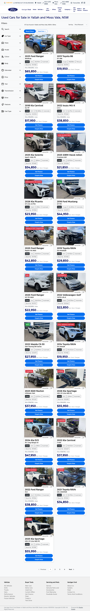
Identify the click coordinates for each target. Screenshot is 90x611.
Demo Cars (29, 588)
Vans (5, 592)
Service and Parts (60, 9)
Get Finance (85, 9)
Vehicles (40, 9)
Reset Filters (30, 31)
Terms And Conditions (74, 594)
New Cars (28, 586)
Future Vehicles (9, 598)
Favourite (45, 53)
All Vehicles (8, 586)
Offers (54, 9)
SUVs (6, 588)
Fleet (27, 596)
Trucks (6, 590)
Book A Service (79, 9)
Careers (69, 588)
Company (67, 9)
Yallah (39, 3)
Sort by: (71, 24)
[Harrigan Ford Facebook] (82, 3)
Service (48, 586)
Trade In (28, 598)
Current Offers (30, 592)
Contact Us (71, 592)
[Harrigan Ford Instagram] (84, 3)
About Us (70, 586)
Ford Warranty (51, 592)
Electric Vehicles (9, 596)
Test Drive (28, 600)
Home (34, 9)
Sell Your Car (74, 9)
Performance (8, 594)
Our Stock (47, 9)
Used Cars (28, 590)
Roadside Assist (51, 594)
